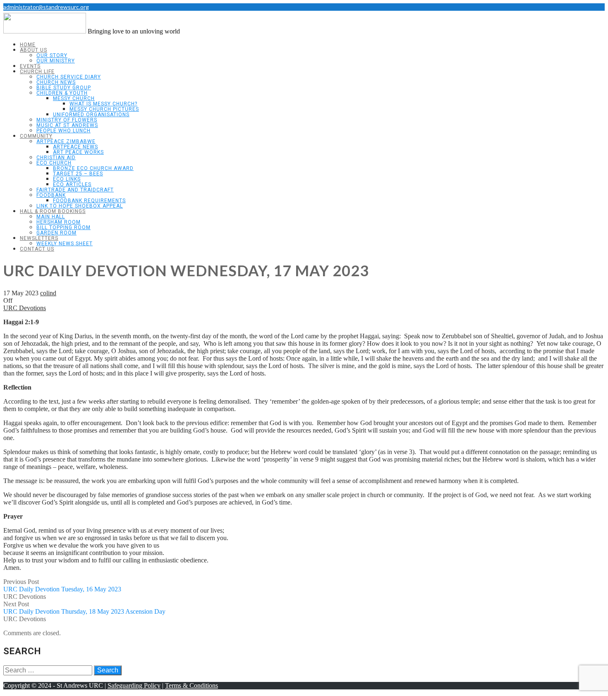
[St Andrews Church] (44, 31)
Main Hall (50, 217)
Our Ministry (55, 61)
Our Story (51, 55)
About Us (33, 50)
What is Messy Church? (103, 104)
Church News (56, 82)
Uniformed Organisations (91, 114)
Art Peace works (78, 152)
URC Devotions (24, 307)
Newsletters (39, 238)
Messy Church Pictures (104, 109)
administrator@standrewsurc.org (46, 6)
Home (28, 45)
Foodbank (51, 195)
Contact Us (37, 249)
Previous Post (62, 585)
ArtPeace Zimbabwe (66, 141)
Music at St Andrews (67, 125)
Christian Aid (56, 157)
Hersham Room (58, 222)
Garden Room (56, 233)
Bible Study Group (63, 88)
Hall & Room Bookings (53, 211)
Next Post (84, 607)
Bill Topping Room (63, 227)
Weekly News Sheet (64, 243)
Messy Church (74, 98)
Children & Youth (62, 93)
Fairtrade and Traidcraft (75, 190)
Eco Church (54, 163)
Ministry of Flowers (66, 120)
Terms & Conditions (191, 685)
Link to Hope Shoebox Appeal (79, 206)
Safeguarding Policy (134, 685)
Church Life (37, 71)
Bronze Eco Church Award (93, 168)
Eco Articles (72, 184)
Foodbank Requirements (89, 200)
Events (30, 66)
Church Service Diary (68, 77)
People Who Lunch (63, 131)
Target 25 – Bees (78, 174)
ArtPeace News (75, 147)
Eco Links (67, 179)
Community (36, 136)
